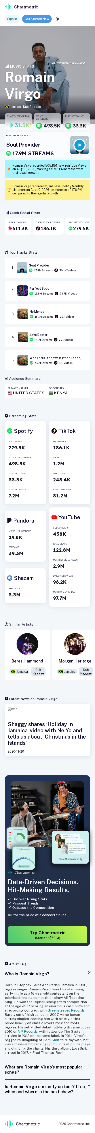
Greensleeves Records (66, 1010)
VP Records (28, 1031)
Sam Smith (52, 1040)
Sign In (12, 19)
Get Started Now (37, 19)
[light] (57, 19)
